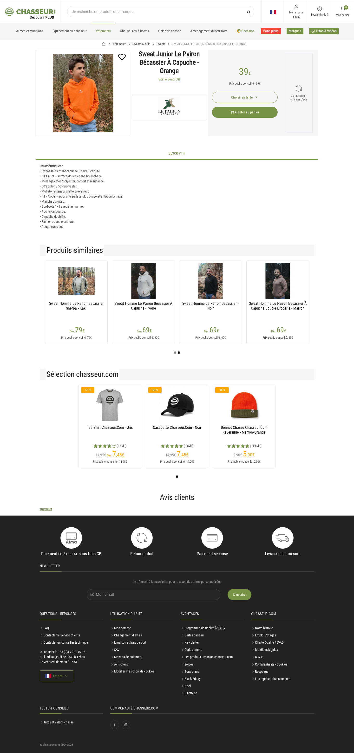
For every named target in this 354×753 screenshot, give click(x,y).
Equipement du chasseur (69, 31)
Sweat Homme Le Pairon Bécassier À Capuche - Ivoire (143, 306)
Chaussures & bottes (134, 31)
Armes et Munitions (29, 31)
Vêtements (103, 31)
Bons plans (271, 31)
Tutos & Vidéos (326, 31)
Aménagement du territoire (209, 31)
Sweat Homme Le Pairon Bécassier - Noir (210, 306)
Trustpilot (46, 509)
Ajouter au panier (246, 112)
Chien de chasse (169, 31)
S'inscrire (239, 595)
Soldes (188, 664)
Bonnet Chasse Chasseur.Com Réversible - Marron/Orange (244, 430)
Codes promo (193, 650)
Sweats (161, 44)
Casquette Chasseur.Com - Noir (177, 427)
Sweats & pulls (141, 44)
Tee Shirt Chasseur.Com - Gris (110, 427)
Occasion (248, 31)
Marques (295, 31)
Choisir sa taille (242, 97)
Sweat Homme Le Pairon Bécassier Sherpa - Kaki (76, 306)
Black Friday (192, 679)
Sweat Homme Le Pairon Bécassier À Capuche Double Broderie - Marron (278, 306)
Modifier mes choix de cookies (134, 671)
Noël (187, 686)
